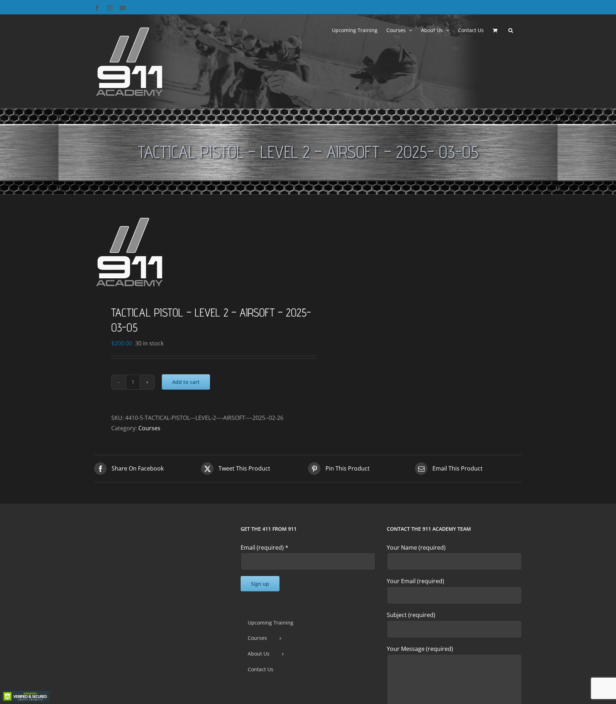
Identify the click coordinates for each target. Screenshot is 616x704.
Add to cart (186, 382)
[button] (510, 30)
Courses (149, 428)
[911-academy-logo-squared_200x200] (196, 251)
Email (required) (264, 547)
